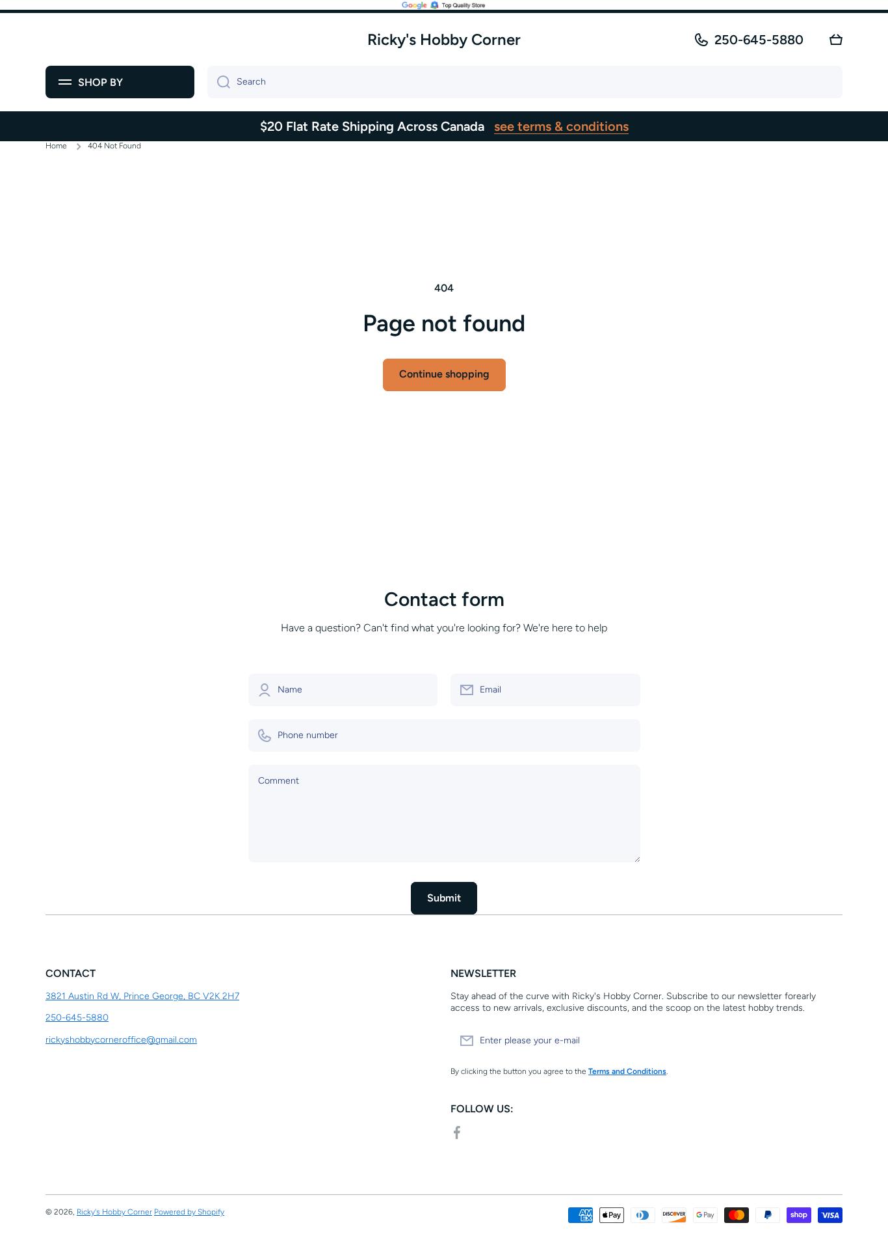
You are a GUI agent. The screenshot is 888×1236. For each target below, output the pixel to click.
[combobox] (524, 82)
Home (56, 145)
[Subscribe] (826, 1040)
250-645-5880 (758, 40)
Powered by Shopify (189, 1211)
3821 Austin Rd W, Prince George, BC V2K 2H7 (142, 996)
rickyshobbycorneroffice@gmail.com (121, 1039)
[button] (835, 39)
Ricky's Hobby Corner (114, 1211)
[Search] (218, 82)
